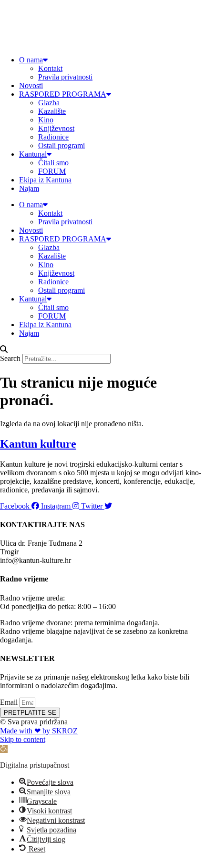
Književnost (56, 128)
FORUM (52, 171)
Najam (29, 188)
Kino (45, 120)
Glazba (49, 103)
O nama (31, 60)
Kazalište (52, 111)
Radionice (53, 137)
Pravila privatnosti (65, 77)
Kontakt (50, 68)
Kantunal (33, 154)
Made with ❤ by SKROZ (39, 731)
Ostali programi (61, 145)
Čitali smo (53, 163)
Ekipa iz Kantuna (45, 180)
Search (10, 358)
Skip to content (22, 739)
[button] (102, 349)
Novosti (31, 85)
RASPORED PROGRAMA (62, 94)
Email (10, 702)
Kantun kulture (38, 444)
